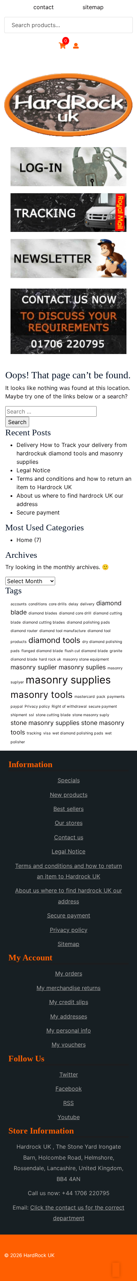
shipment (19, 715)
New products (68, 794)
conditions (37, 604)
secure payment (103, 706)
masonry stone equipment (86, 659)
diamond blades (42, 613)
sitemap (93, 7)
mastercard (84, 696)
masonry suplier (34, 667)
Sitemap (68, 943)
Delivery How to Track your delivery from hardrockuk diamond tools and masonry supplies (72, 453)
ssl (31, 715)
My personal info (68, 1030)
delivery (87, 604)
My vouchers (69, 1044)
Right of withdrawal (69, 706)
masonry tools (42, 694)
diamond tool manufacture (62, 631)
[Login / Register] (76, 45)
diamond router (24, 631)
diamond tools (54, 640)
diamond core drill (75, 613)
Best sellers (68, 808)
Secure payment (38, 512)
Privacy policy (37, 706)
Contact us (68, 837)
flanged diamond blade (42, 651)
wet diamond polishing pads (77, 733)
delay (73, 604)
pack (101, 696)
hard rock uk (50, 659)
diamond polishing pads (88, 622)
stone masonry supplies (45, 722)
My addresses (68, 1016)
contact (43, 7)
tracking (34, 733)
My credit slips (68, 1001)
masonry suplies (82, 667)
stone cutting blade (53, 715)
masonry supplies (68, 680)
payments (116, 696)
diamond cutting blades (43, 622)
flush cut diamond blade (86, 651)
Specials (69, 780)
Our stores (69, 822)
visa (47, 733)
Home (24, 539)
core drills (58, 604)
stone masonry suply (90, 715)
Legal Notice (33, 470)
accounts (19, 604)
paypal (17, 706)
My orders (68, 973)
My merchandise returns (68, 987)
